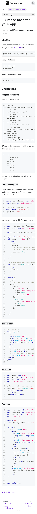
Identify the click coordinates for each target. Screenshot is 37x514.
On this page (8, 14)
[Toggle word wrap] (29, 53)
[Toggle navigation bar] (3, 3)
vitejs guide (18, 47)
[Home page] (4, 9)
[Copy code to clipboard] (33, 53)
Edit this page (9, 492)
